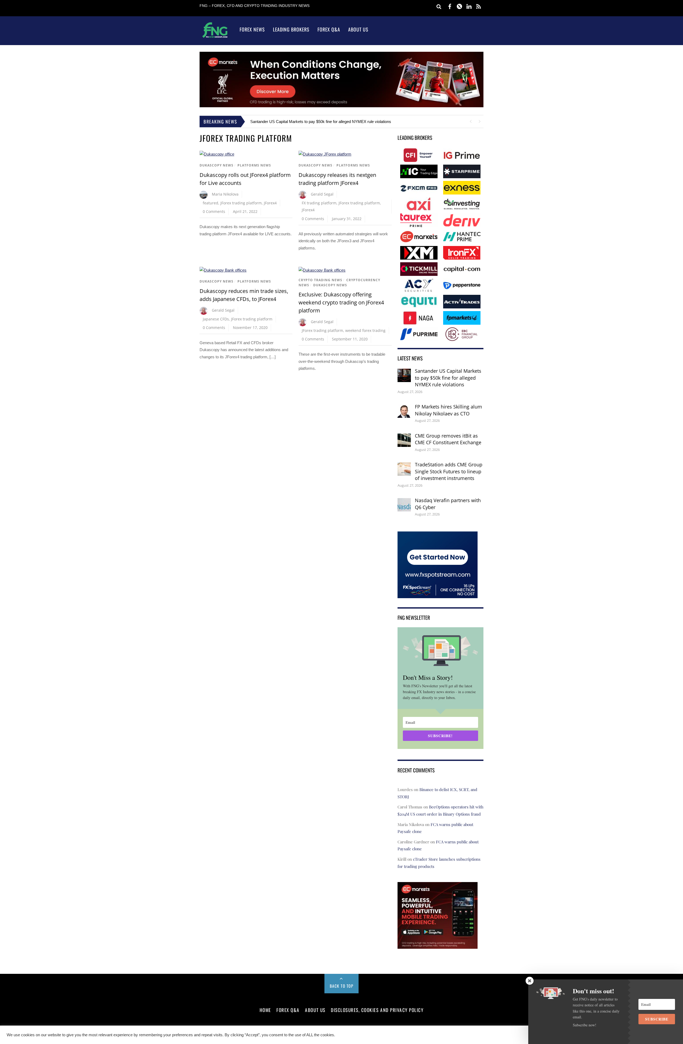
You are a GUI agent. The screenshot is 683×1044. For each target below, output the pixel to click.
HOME (265, 1009)
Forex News (252, 29)
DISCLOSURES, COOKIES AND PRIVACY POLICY (377, 1009)
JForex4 (270, 202)
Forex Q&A (328, 29)
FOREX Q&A (288, 1009)
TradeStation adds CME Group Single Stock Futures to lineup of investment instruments (448, 471)
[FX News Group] (215, 37)
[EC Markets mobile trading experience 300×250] (438, 945)
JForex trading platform (241, 202)
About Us (358, 29)
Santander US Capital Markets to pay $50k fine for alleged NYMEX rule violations (320, 121)
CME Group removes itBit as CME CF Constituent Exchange (448, 439)
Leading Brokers (291, 29)
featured (210, 202)
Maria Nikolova (225, 194)
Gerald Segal (322, 194)
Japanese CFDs (216, 318)
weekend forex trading (365, 330)
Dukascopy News (216, 165)
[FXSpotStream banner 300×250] (438, 594)
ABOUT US (315, 1009)
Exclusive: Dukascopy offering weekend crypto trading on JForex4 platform (341, 302)
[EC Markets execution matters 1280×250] (341, 106)
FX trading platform (319, 202)
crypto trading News (320, 280)
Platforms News (254, 165)
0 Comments (214, 211)
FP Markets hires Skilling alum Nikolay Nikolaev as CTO (448, 410)
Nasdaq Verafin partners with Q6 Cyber (448, 503)
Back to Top (342, 986)
